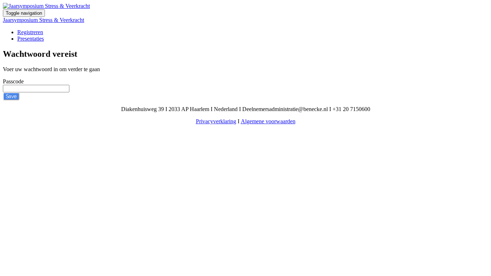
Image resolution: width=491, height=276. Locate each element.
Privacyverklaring (216, 121)
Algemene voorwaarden (268, 121)
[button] (11, 96)
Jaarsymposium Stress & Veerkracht (43, 20)
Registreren (30, 32)
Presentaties (30, 39)
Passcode (13, 81)
